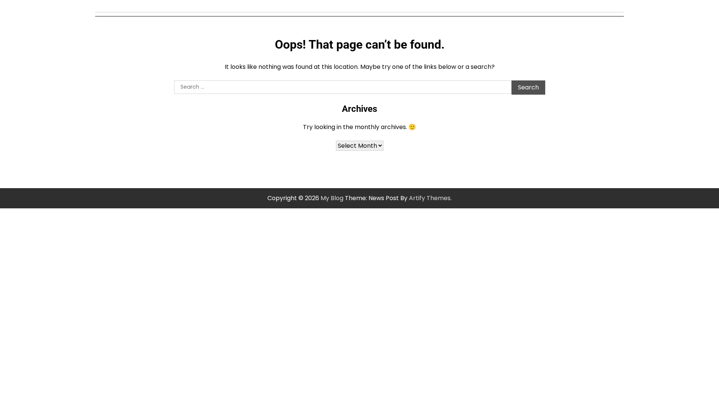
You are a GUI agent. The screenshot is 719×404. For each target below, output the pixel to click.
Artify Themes (429, 198)
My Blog (332, 198)
